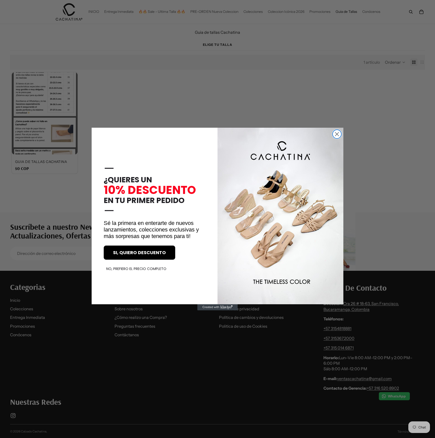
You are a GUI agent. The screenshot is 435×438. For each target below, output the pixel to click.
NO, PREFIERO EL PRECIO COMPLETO (136, 268)
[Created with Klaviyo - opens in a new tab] (217, 307)
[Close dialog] (337, 134)
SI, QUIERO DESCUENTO (139, 252)
